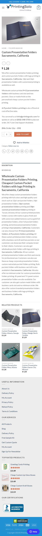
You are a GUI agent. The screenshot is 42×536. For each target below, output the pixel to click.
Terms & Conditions (10, 411)
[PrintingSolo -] (20, 7)
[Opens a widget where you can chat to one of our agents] (33, 532)
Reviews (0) (6, 170)
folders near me (16, 48)
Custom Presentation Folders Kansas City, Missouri (29, 367)
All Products (7, 424)
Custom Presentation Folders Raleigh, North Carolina (30, 333)
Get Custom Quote (9, 442)
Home (4, 48)
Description (7, 165)
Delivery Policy (8, 393)
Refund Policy (7, 407)
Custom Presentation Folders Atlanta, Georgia (10, 332)
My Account (7, 398)
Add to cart (22, 134)
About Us (5, 388)
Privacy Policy (7, 402)
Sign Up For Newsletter (11, 451)
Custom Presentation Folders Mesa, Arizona (9, 366)
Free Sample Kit (8, 438)
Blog (4, 428)
